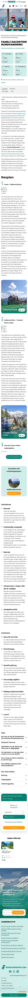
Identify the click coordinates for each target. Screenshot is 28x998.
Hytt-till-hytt (7, 79)
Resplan (12, 89)
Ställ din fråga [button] (12, 493)
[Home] (2, 35)
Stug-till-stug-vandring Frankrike (12, 926)
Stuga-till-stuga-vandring (9, 938)
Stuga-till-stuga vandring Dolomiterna (9, 941)
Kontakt (4, 980)
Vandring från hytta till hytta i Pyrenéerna (11, 934)
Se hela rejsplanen (13, 457)
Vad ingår (5, 91)
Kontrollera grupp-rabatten (13, 822)
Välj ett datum (10, 817)
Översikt (4, 89)
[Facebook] (10, 972)
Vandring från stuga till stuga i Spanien (11, 930)
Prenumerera (18, 912)
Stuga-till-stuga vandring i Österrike (13, 948)
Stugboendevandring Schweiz (11, 951)
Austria (3, 82)
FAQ (12, 91)
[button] (21, 310)
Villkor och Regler (7, 985)
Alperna (19, 79)
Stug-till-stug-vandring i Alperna (12, 945)
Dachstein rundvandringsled (15, 48)
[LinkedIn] (18, 972)
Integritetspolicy (6, 983)
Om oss (3, 978)
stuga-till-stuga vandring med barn (11, 153)
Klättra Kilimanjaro (7, 957)
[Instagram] (14, 972)
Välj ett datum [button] (14, 995)
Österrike (4, 48)
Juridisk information (8, 988)
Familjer (13, 79)
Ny (23, 79)
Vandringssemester (7, 954)
